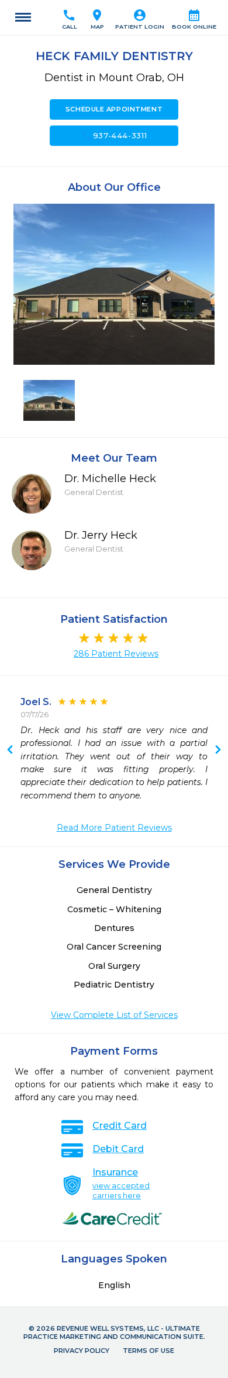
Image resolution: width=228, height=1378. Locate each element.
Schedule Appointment (114, 109)
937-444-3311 (114, 135)
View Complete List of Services (114, 1015)
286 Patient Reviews (116, 653)
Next (10, 750)
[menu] (23, 17)
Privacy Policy (81, 1350)
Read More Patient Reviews (114, 827)
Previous (218, 750)
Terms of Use (148, 1350)
